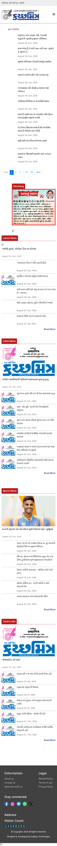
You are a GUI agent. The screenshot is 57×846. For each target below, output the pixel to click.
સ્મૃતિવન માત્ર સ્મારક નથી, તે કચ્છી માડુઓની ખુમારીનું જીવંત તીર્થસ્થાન (32, 37)
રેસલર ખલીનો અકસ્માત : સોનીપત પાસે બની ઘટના (34, 572)
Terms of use (45, 782)
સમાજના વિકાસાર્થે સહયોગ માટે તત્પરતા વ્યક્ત (34, 156)
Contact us (9, 782)
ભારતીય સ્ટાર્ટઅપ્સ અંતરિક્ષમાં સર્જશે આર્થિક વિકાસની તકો (35, 729)
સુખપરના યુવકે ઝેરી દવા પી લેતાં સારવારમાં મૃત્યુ (36, 393)
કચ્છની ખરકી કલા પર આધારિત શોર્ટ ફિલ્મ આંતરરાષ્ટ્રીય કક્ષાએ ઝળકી (35, 116)
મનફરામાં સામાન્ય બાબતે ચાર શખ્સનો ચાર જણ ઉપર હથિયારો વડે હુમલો (35, 448)
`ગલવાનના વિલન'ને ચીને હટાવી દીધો (31, 263)
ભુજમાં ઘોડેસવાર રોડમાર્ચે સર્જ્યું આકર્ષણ (34, 61)
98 (32, 172)
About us (9, 778)
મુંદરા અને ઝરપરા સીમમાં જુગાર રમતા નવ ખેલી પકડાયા (35, 422)
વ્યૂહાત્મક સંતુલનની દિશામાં (27, 687)
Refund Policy (46, 778)
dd (1, 844)
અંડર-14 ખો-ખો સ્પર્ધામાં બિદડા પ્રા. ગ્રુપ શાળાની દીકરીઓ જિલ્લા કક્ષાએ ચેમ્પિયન (36, 545)
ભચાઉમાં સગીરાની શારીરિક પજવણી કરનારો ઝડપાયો (34, 435)
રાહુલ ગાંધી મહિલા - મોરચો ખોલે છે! (31, 713)
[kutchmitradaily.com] (14, 826)
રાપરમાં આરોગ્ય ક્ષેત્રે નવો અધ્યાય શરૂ (33, 75)
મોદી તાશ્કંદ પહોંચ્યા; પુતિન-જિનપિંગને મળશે (34, 303)
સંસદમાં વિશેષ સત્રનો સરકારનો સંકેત (31, 316)
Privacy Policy (46, 786)
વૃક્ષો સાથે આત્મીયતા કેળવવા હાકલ (32, 140)
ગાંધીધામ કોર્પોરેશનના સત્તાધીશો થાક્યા (33, 101)
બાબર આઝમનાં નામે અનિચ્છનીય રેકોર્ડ (32, 596)
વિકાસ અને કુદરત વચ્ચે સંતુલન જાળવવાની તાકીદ (34, 702)
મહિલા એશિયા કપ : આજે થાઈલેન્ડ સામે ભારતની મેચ (33, 585)
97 (26, 172)
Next (38, 172)
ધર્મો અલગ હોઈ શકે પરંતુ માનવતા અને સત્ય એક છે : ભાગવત (36, 291)
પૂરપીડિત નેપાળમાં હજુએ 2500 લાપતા (32, 276)
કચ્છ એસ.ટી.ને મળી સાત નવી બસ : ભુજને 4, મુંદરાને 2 (36, 50)
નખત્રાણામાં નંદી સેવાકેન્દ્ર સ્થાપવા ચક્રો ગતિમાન (33, 90)
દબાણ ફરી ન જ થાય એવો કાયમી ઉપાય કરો (34, 674)
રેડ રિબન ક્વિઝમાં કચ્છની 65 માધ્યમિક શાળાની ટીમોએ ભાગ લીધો (34, 129)
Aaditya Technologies (40, 836)
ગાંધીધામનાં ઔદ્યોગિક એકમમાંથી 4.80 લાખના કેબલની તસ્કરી (35, 462)
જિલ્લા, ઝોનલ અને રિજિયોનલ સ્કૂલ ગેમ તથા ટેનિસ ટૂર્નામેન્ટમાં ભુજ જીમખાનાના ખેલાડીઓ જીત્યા (35, 558)
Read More (50, 329)
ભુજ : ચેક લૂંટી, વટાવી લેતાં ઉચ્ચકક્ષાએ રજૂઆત (32, 409)
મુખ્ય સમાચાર (13, 29)
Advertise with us (13, 786)
